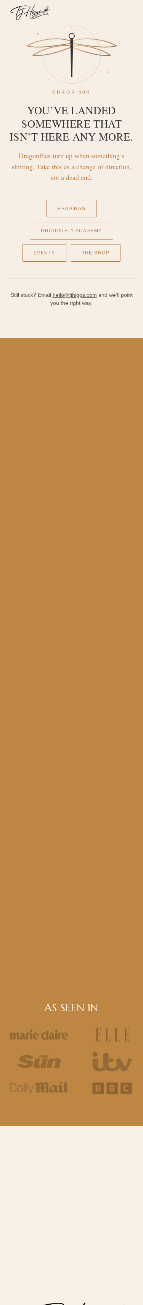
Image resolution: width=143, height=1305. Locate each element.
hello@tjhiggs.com (75, 295)
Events (44, 253)
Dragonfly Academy (71, 230)
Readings (71, 208)
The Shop (96, 253)
